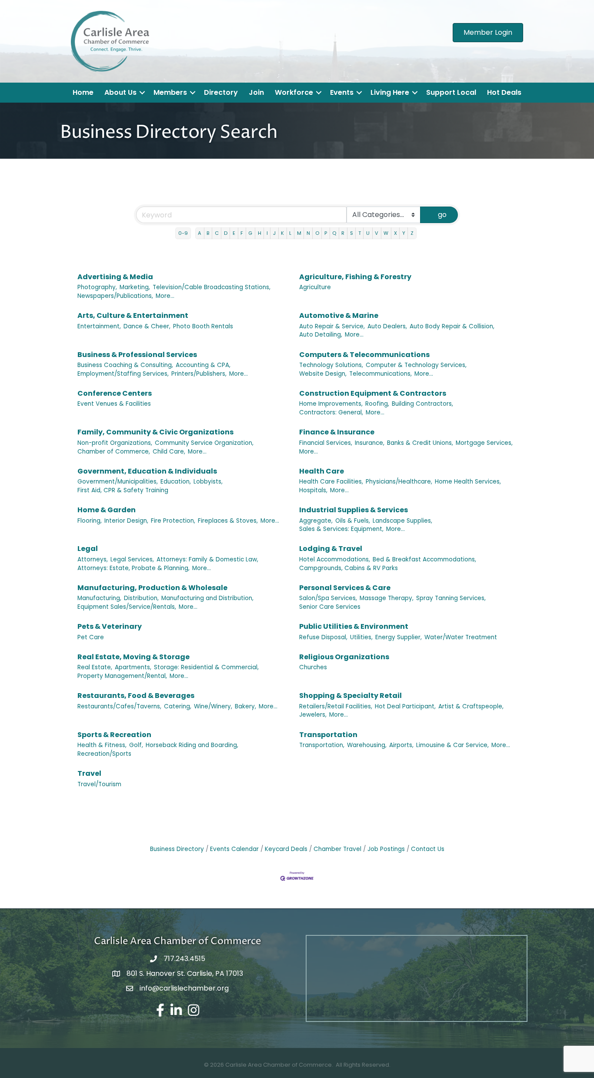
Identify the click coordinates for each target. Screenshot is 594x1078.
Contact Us (427, 849)
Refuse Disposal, (323, 637)
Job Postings (386, 849)
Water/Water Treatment (460, 637)
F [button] (241, 233)
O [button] (317, 233)
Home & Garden (106, 510)
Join (256, 92)
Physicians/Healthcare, (399, 481)
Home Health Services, (468, 481)
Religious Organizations (344, 657)
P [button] (325, 233)
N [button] (308, 233)
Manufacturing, (99, 598)
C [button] (217, 233)
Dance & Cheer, (146, 326)
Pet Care (90, 637)
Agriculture (315, 287)
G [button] (250, 233)
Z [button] (412, 233)
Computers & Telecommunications (364, 355)
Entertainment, (99, 326)
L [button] (290, 233)
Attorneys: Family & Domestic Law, (207, 559)
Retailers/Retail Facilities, (335, 706)
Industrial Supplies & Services (353, 510)
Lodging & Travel (330, 549)
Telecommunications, (380, 374)
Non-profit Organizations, (114, 443)
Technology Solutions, (331, 365)
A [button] (199, 233)
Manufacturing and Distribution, (207, 598)
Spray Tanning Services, (451, 598)
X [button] (395, 233)
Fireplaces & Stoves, (228, 521)
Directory (221, 92)
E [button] (234, 233)
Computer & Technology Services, (416, 365)
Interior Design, (126, 521)
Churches (313, 667)
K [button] (282, 233)
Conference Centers (114, 393)
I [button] (267, 233)
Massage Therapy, (387, 598)
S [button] (351, 233)
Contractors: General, (331, 412)
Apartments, (133, 667)
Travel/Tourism (99, 784)
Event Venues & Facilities (114, 404)
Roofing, (377, 404)
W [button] (386, 233)
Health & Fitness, (102, 745)
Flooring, (89, 521)
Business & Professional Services (137, 355)
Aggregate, (316, 521)
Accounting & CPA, (203, 365)
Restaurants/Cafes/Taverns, (119, 706)
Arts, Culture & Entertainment (132, 315)
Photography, (97, 287)
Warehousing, (367, 745)
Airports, (401, 745)
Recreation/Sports (104, 754)
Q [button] (334, 233)
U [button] (368, 233)
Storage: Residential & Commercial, (206, 667)
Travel (89, 773)
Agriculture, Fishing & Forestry (355, 277)
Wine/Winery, (213, 706)
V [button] (376, 233)
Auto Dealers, (387, 326)
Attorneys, (92, 559)
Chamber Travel (337, 849)
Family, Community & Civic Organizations (155, 432)
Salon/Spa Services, (328, 598)
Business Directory (177, 849)
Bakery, (245, 706)
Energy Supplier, (398, 637)
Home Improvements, (331, 404)
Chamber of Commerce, (113, 451)
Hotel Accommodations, (334, 559)
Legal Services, (132, 559)
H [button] (259, 233)
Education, (175, 481)
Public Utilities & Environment (353, 626)
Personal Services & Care (344, 588)
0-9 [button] (183, 233)
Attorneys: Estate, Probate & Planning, (133, 568)
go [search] (442, 215)
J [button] (274, 233)
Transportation (328, 735)
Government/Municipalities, (117, 481)
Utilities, (361, 637)
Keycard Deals (286, 849)
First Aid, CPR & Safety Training (122, 490)
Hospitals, (313, 490)
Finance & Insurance (336, 432)
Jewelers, (313, 715)
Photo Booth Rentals (203, 326)
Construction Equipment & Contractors (372, 393)
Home (83, 92)
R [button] (342, 233)
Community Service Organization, (204, 443)
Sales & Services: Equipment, (341, 529)
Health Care (321, 471)
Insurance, (369, 443)
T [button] (359, 233)
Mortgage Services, (484, 443)
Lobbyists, (208, 481)
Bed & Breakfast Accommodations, (424, 559)
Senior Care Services (329, 607)
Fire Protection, (173, 521)
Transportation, (321, 745)
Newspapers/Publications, (115, 296)
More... (165, 296)
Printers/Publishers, (199, 374)
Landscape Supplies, (402, 521)
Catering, (177, 706)
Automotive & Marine (338, 315)
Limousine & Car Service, (452, 745)
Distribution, (141, 598)
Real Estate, (94, 667)
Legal (87, 549)
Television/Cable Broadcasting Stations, (211, 287)
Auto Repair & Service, (332, 326)
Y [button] (403, 233)
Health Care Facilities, (331, 481)
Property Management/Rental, (122, 676)
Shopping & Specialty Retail (350, 696)
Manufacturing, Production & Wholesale (152, 588)
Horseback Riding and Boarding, (192, 745)
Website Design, (323, 374)
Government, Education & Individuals (147, 471)
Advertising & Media (115, 277)
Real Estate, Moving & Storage (133, 657)
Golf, (136, 745)
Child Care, (169, 451)
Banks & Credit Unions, (420, 443)
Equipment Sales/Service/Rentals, (126, 607)
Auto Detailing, (320, 334)
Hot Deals (504, 92)
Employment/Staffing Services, (123, 374)
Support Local (451, 92)
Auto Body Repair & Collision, (452, 326)
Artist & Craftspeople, (471, 706)
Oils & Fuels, (352, 521)
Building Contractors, (422, 404)
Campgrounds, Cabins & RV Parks (348, 568)
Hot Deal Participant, (405, 706)
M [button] (299, 233)
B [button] (208, 233)
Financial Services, (325, 443)
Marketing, (135, 287)
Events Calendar (234, 849)
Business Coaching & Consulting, (125, 365)
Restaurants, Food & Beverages (135, 696)
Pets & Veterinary (109, 626)
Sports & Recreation (114, 735)
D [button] (225, 233)
